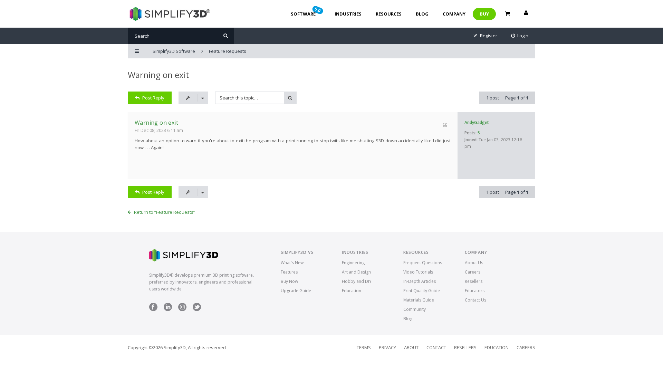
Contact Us (475, 300)
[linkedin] (168, 310)
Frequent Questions (422, 263)
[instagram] (182, 310)
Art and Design (356, 272)
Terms (364, 347)
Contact (436, 347)
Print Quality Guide (421, 291)
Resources (389, 14)
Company (454, 14)
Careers (472, 272)
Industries (348, 14)
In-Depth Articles (419, 281)
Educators (474, 291)
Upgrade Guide (296, 291)
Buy (484, 14)
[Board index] (169, 14)
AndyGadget (476, 122)
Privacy (387, 347)
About (411, 347)
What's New (292, 263)
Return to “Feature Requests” (164, 212)
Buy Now (289, 281)
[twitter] (197, 310)
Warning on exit (158, 74)
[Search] (226, 36)
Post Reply (153, 98)
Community (414, 309)
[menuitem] (520, 36)
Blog (422, 14)
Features (289, 272)
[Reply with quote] (445, 125)
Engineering (353, 263)
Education (351, 291)
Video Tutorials (418, 272)
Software (306, 11)
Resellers (473, 281)
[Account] (526, 14)
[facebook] (153, 310)
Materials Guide (418, 300)
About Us (474, 263)
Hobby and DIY (357, 281)
